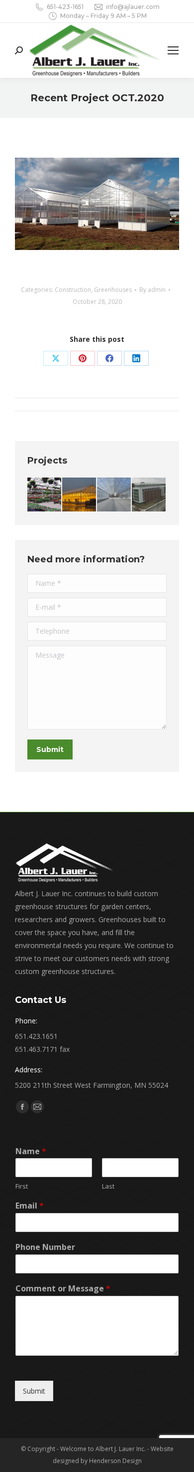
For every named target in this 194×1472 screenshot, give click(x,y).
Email (29, 1206)
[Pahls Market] (114, 495)
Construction (73, 289)
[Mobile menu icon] (173, 50)
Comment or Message (62, 1288)
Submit (34, 1391)
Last (108, 1186)
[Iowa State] (149, 495)
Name (30, 1151)
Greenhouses (113, 289)
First (21, 1186)
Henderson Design (115, 1461)
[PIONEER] (79, 495)
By (152, 289)
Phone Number (45, 1247)
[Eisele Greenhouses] (44, 495)
